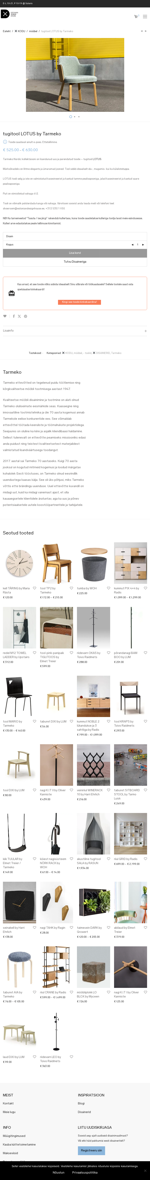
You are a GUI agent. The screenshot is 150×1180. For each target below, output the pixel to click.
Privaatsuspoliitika (84, 1172)
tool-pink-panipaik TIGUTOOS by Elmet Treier (52, 657)
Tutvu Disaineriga (75, 261)
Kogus (9, 244)
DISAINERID (103, 353)
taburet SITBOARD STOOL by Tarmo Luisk (127, 794)
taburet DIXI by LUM (53, 721)
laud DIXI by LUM (13, 1057)
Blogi (81, 1103)
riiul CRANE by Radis (53, 992)
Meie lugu (9, 1112)
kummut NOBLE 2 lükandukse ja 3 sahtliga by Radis (88, 726)
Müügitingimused (14, 1136)
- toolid (87, 353)
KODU (21, 31)
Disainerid (84, 1112)
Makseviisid (10, 1153)
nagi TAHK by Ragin (52, 928)
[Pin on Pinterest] (26, 317)
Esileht (7, 31)
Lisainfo (8, 330)
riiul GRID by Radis (126, 859)
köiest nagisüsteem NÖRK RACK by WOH (53, 863)
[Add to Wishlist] (6, 316)
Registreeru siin (91, 1150)
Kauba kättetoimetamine (19, 1144)
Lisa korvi (75, 253)
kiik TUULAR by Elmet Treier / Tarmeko (12, 863)
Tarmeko (116, 353)
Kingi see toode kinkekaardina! (79, 302)
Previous (3, 75)
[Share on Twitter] (19, 317)
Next (146, 75)
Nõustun (58, 1172)
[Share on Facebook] (14, 317)
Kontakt (8, 1103)
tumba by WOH (87, 588)
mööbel (33, 31)
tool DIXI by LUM (13, 790)
